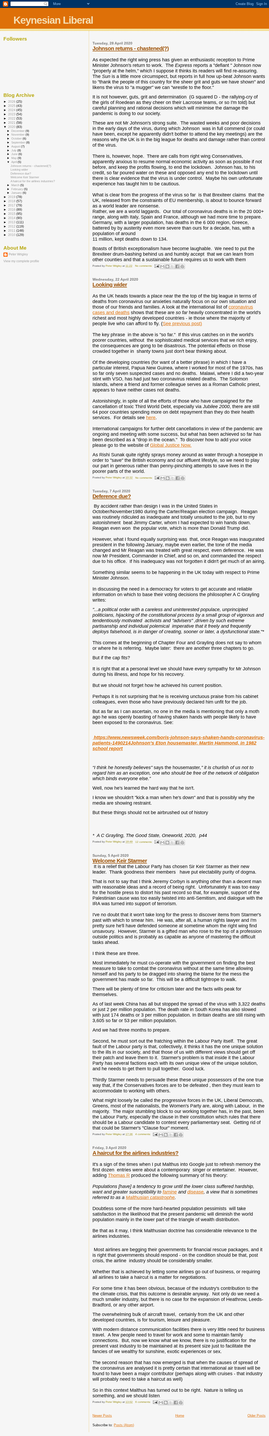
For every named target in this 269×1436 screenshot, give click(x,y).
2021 (12, 122)
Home (179, 1416)
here (151, 417)
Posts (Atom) (124, 1425)
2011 (12, 230)
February (17, 189)
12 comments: (144, 841)
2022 (12, 118)
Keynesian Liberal (53, 20)
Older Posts (256, 1416)
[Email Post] (156, 265)
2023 (12, 114)
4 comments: (143, 1134)
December (18, 130)
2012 (12, 226)
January (17, 192)
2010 (12, 234)
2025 (12, 105)
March (15, 185)
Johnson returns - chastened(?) (130, 48)
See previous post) (182, 323)
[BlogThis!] (167, 266)
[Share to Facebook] (177, 266)
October (17, 138)
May (14, 158)
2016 (12, 209)
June (14, 154)
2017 (12, 205)
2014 (12, 218)
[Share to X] (172, 266)
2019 (12, 197)
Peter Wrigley (18, 254)
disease (195, 1192)
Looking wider (109, 284)
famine (170, 1192)
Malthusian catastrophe (150, 1197)
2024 (12, 110)
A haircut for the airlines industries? (135, 1153)
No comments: (144, 265)
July (14, 150)
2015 (12, 213)
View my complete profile (21, 261)
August (16, 146)
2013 (12, 222)
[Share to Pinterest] (182, 266)
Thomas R (119, 1175)
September (18, 142)
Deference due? (111, 496)
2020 (12, 126)
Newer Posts (102, 1416)
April (14, 162)
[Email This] (162, 266)
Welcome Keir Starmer (119, 861)
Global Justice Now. (171, 445)
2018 (12, 201)
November (18, 134)
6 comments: (143, 1401)
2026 (12, 101)
